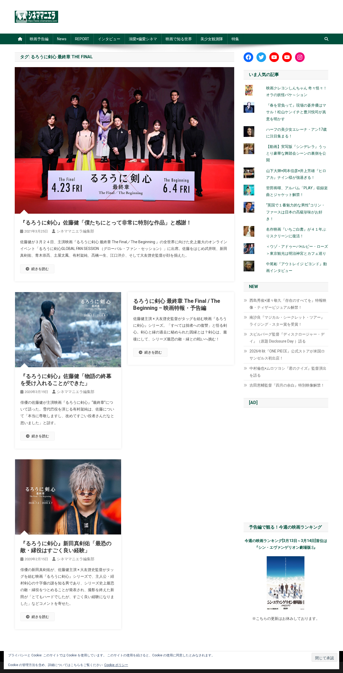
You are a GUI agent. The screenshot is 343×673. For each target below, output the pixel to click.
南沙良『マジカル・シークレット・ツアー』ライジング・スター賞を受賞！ (287, 320)
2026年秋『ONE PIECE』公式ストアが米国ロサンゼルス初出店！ (287, 354)
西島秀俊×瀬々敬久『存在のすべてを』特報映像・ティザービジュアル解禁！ (287, 304)
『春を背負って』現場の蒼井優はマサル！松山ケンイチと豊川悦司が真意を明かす (296, 112)
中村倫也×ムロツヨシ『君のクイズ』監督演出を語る (287, 371)
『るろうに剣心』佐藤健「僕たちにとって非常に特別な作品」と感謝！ (106, 222)
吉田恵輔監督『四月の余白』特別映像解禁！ (287, 385)
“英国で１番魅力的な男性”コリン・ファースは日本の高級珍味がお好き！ (295, 212)
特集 (235, 39)
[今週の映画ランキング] (286, 583)
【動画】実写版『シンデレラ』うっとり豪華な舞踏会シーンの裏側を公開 (296, 153)
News (61, 39)
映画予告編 (39, 39)
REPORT (82, 39)
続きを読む (40, 269)
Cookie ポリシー (116, 665)
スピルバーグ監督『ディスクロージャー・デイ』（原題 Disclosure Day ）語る (287, 337)
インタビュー (109, 39)
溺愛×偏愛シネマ (143, 39)
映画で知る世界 (179, 39)
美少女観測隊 (211, 39)
